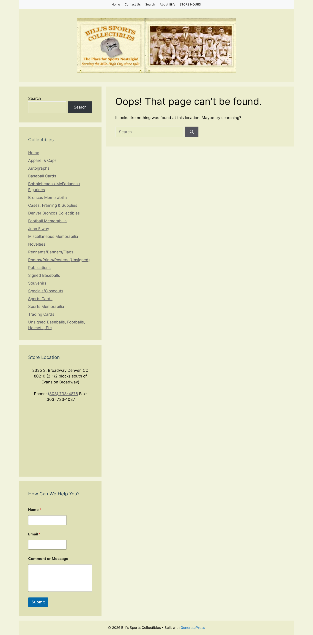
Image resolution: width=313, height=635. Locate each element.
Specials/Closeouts (45, 291)
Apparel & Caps (42, 160)
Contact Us (133, 4)
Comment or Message (48, 558)
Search (150, 4)
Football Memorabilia (47, 221)
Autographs (38, 168)
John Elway (38, 228)
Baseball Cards (42, 176)
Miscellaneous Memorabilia (53, 236)
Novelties (36, 244)
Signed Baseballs (44, 275)
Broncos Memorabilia (47, 197)
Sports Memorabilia (46, 306)
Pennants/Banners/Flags (50, 252)
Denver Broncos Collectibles (54, 213)
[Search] (191, 132)
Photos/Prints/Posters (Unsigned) (59, 260)
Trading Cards (41, 314)
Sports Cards (40, 298)
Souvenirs (37, 283)
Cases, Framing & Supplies (52, 205)
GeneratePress (193, 627)
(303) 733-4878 (63, 393)
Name (34, 509)
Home (116, 4)
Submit (38, 602)
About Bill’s (167, 4)
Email (34, 534)
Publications (39, 267)
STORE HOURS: (191, 4)
